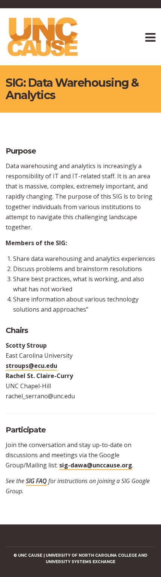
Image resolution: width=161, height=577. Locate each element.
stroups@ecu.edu (31, 366)
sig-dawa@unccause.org (95, 465)
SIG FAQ (36, 481)
